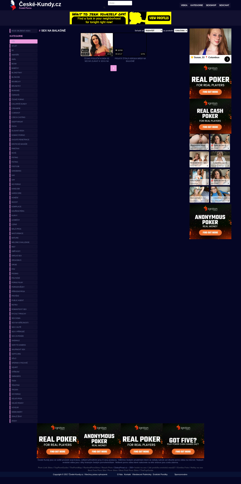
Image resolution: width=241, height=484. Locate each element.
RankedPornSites (92, 467)
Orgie (24, 265)
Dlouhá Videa (24, 131)
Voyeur (24, 408)
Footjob (24, 166)
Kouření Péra (24, 211)
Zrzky (24, 421)
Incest (24, 202)
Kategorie (197, 5)
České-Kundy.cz (40, 5)
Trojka (24, 390)
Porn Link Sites (45, 467)
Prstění (24, 296)
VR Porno (24, 394)
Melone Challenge (24, 242)
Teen (24, 381)
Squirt (24, 367)
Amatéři (24, 55)
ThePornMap (76, 467)
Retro (24, 305)
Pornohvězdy (24, 287)
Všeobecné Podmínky (141, 474)
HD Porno (24, 184)
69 (24, 50)
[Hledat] (104, 7)
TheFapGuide (146, 470)
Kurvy (24, 216)
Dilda (24, 126)
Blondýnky (24, 73)
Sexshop (211, 5)
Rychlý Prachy (24, 314)
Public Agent (24, 300)
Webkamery (24, 412)
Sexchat (224, 5)
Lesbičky (24, 220)
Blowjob (24, 77)
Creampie (24, 108)
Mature (24, 238)
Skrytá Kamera (24, 345)
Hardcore (24, 193)
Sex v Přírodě (24, 332)
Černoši (24, 95)
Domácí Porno (24, 135)
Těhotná (24, 385)
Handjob (24, 189)
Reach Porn (107, 467)
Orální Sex (24, 256)
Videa (184, 5)
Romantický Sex (24, 309)
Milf (24, 247)
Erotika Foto (183, 467)
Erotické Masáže (24, 144)
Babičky (24, 68)
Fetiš (24, 153)
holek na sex (140, 467)
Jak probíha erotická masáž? (162, 467)
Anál (24, 59)
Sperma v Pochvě (24, 363)
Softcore (24, 354)
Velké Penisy (24, 403)
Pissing (24, 274)
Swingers (24, 376)
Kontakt (127, 474)
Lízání (24, 224)
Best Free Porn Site (97, 470)
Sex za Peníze (24, 336)
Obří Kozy (24, 251)
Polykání (24, 278)
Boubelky (24, 82)
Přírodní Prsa (24, 291)
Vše (13, 41)
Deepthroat (24, 122)
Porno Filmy (24, 283)
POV (24, 269)
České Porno (24, 99)
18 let (24, 46)
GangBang (24, 171)
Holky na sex (197, 467)
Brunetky (24, 86)
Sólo (24, 358)
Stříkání (24, 372)
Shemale (24, 341)
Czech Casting (24, 117)
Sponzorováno (180, 474)
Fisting (24, 157)
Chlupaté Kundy (24, 104)
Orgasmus (24, 260)
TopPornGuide (61, 467)
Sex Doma (24, 318)
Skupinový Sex (24, 349)
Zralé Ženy (24, 416)
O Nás (120, 474)
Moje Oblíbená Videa (21, 31)
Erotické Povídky (160, 474)
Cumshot (24, 113)
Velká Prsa (24, 399)
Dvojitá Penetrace (24, 140)
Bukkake (24, 91)
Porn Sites (113, 470)
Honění (24, 198)
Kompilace (24, 207)
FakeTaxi (24, 149)
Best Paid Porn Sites (129, 470)
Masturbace (24, 233)
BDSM (24, 64)
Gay (24, 175)
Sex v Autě (24, 327)
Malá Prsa (24, 229)
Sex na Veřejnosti (24, 323)
